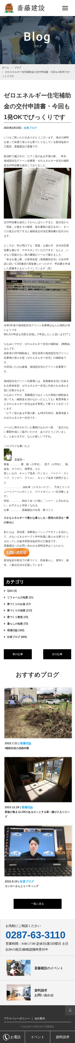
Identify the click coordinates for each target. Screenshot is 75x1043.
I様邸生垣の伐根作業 (17, 748)
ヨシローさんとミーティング (22, 886)
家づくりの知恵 (16, 610)
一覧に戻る (37, 903)
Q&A (10, 590)
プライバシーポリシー (17, 1018)
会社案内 (40, 1018)
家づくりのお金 (16, 604)
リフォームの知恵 (17, 597)
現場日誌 (12, 630)
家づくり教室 (15, 617)
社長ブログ (30, 128)
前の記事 (18, 654)
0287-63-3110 (35, 935)
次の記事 (57, 654)
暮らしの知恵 (15, 623)
